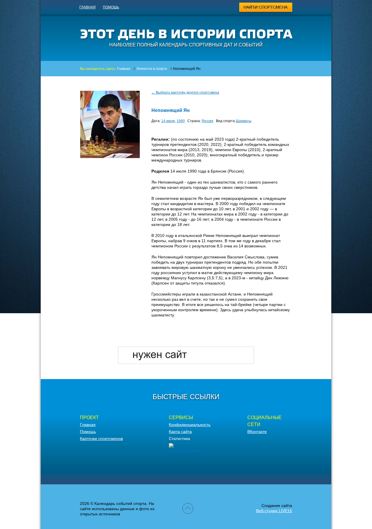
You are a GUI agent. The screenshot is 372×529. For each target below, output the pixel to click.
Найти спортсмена (266, 8)
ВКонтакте (257, 431)
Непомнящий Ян (170, 110)
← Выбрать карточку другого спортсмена (185, 92)
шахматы (243, 121)
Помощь (111, 7)
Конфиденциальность (189, 424)
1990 (181, 121)
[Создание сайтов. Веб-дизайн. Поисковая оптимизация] (186, 362)
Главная (87, 7)
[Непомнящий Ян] (110, 156)
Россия (207, 121)
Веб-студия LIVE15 (274, 510)
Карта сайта (180, 431)
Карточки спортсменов (101, 438)
